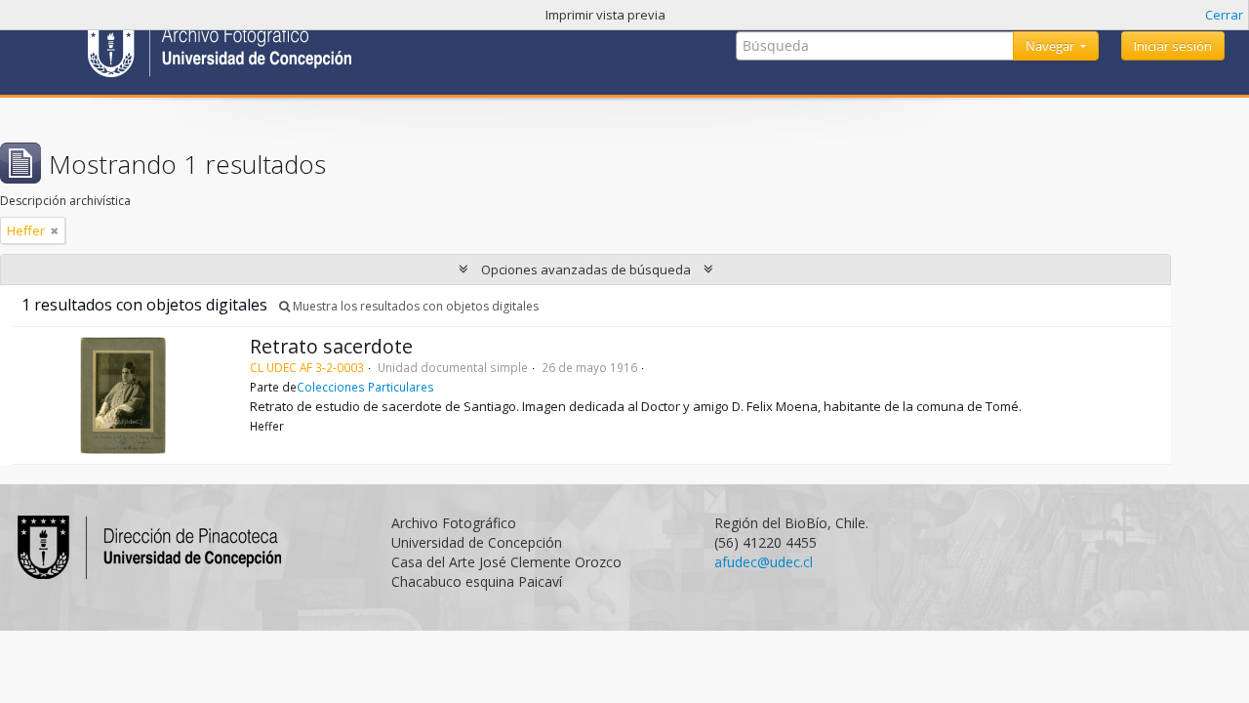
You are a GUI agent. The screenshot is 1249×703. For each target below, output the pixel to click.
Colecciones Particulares (365, 386)
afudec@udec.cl (763, 562)
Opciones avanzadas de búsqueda (586, 269)
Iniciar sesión (1173, 46)
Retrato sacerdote (331, 346)
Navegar (1051, 46)
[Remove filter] (55, 230)
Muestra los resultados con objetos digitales (414, 306)
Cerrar (1224, 14)
